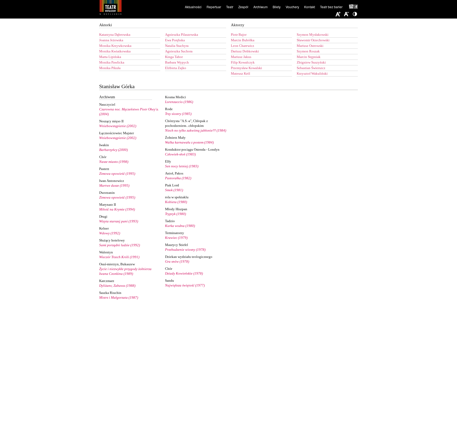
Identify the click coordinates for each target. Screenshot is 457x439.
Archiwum (260, 7)
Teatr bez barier (331, 7)
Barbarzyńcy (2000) (113, 150)
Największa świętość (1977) (185, 285)
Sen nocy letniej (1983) (181, 166)
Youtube (351, 7)
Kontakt (309, 7)
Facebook (356, 7)
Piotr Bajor (238, 35)
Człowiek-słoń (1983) (180, 154)
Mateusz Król (240, 73)
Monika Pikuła (110, 68)
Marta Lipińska (110, 57)
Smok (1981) (174, 190)
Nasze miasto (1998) (113, 162)
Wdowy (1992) (109, 233)
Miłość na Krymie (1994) (117, 209)
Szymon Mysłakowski (312, 35)
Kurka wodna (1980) (180, 226)
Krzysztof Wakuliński (312, 73)
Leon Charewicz (242, 46)
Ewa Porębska (175, 40)
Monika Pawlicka (111, 62)
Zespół (243, 7)
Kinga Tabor (174, 57)
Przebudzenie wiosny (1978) (185, 250)
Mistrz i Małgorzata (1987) (118, 297)
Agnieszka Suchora (179, 51)
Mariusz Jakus (241, 57)
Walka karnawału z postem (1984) (189, 142)
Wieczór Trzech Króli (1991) (119, 257)
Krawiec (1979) (176, 238)
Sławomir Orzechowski (313, 40)
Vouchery (292, 7)
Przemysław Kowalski (246, 68)
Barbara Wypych (177, 62)
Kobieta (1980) (176, 202)
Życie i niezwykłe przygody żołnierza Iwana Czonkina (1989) (125, 271)
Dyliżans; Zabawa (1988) (117, 286)
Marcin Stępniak (309, 57)
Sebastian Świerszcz (311, 68)
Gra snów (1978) (177, 261)
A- (346, 14)
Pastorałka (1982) (178, 178)
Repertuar (214, 7)
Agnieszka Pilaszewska (181, 35)
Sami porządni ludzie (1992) (119, 245)
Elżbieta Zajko (175, 68)
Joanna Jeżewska (111, 40)
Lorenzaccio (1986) (179, 102)
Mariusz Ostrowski (310, 46)
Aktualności (193, 7)
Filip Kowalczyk (243, 62)
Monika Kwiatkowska (115, 51)
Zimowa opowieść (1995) (117, 174)
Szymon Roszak (308, 51)
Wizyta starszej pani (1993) (118, 221)
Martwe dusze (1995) (114, 185)
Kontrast (355, 14)
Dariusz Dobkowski (245, 51)
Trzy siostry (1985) (178, 114)
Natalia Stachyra (177, 46)
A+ (338, 14)
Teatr (229, 7)
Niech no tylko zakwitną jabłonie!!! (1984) (195, 130)
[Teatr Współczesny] (139, 8)
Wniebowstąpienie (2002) (117, 126)
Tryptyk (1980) (175, 214)
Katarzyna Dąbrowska (114, 35)
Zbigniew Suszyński (311, 62)
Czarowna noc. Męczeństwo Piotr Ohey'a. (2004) (129, 111)
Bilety (277, 7)
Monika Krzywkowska (115, 46)
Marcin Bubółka (242, 40)
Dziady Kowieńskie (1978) (184, 273)
